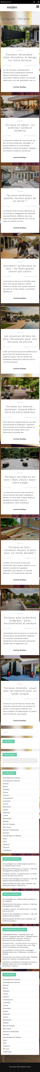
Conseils (6, 795)
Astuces (6, 783)
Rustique (6, 833)
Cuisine (5, 804)
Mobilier (6, 821)
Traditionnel (7, 850)
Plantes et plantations (11, 830)
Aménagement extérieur (11, 778)
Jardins (5, 815)
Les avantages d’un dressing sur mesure (17, 965)
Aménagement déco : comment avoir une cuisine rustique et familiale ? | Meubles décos (20, 935)
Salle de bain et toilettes (12, 836)
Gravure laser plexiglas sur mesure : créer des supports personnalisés (19, 879)
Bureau (5, 786)
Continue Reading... (20, 87)
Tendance (6, 844)
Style (5, 841)
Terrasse (20, 50)
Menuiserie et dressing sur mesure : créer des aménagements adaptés (19, 870)
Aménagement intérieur (11, 781)
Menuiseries (7, 818)
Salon (5, 838)
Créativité (6, 801)
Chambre (6, 789)
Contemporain (8, 798)
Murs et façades (9, 824)
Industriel (6, 812)
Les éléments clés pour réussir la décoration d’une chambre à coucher (16, 939)
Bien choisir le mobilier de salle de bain (19, 946)
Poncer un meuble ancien (20, 959)
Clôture (5, 792)
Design (5, 810)
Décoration (7, 807)
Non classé (7, 827)
